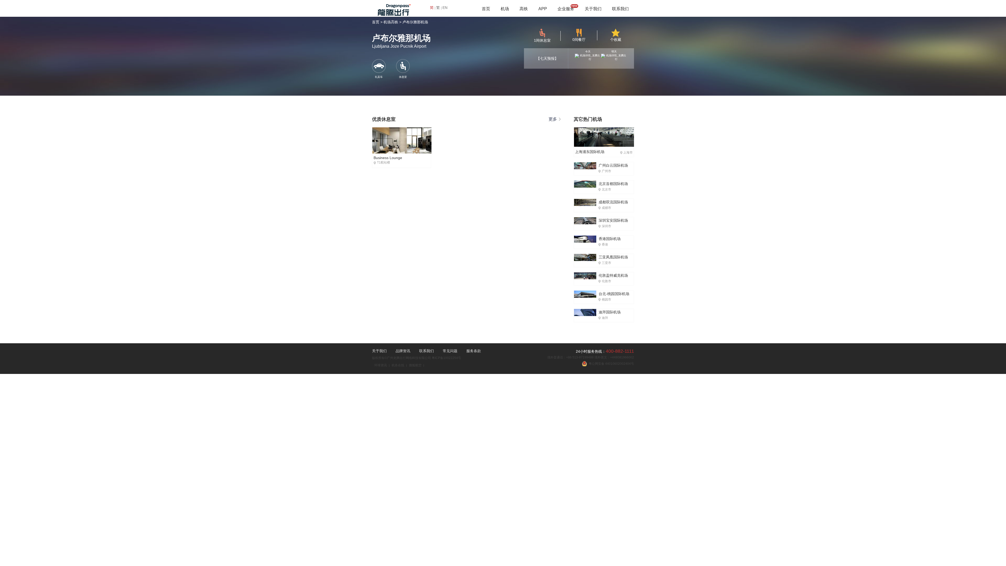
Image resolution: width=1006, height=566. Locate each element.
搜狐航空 (415, 365)
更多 (553, 119)
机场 (505, 9)
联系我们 (620, 9)
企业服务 (565, 9)
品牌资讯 (403, 351)
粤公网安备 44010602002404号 (610, 364)
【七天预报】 (547, 58)
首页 (486, 9)
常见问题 (450, 351)
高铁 (524, 9)
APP (542, 9)
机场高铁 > (392, 22)
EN (444, 8)
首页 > (377, 22)
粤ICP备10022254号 (446, 358)
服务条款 (473, 351)
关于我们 (593, 9)
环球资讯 (380, 365)
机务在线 (398, 365)
